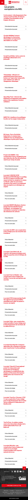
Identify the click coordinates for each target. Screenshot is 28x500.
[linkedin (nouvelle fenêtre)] (17, 471)
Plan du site (6, 490)
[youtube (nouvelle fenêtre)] (20, 471)
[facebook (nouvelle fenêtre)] (15, 471)
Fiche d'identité (9, 87)
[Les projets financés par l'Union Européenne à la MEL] (22, 478)
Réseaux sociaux (19, 490)
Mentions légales (10, 493)
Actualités (12, 490)
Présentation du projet (11, 29)
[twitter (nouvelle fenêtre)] (12, 471)
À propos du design (10, 388)
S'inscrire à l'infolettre (14, 485)
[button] (2, 2)
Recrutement (5, 492)
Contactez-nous (19, 493)
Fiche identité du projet (11, 26)
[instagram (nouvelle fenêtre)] (23, 471)
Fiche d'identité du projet (11, 108)
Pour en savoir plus (10, 198)
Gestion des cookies (14, 498)
